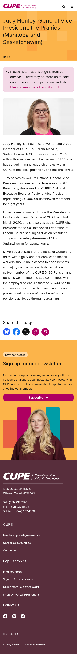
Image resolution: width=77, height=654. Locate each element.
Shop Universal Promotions (21, 594)
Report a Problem (35, 644)
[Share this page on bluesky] (6, 332)
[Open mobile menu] (72, 6)
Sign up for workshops (18, 579)
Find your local (13, 572)
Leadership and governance (21, 535)
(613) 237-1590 (18, 502)
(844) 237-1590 (25, 511)
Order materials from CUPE (21, 587)
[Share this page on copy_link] (35, 332)
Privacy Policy (11, 644)
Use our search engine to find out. (35, 87)
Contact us (10, 550)
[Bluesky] (14, 615)
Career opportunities (17, 543)
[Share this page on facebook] (16, 332)
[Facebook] (5, 615)
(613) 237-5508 (19, 507)
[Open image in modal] (38, 116)
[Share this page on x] (26, 332)
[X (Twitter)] (23, 615)
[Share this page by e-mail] (45, 332)
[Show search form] (63, 6)
